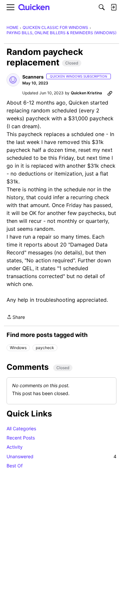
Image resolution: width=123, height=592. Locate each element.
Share (16, 317)
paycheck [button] (45, 347)
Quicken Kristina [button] (86, 92)
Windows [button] (18, 347)
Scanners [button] (33, 77)
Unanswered (61, 456)
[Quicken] (34, 7)
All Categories (21, 428)
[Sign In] (113, 7)
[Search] (102, 7)
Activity (15, 447)
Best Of (15, 465)
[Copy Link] (110, 93)
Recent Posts (21, 437)
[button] (13, 79)
